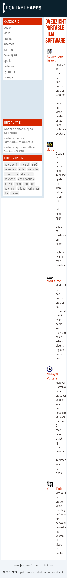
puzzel (8, 184)
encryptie (10, 179)
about (17, 565)
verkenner (33, 188)
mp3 (34, 164)
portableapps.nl (27, 572)
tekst (18, 184)
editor (22, 169)
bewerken (10, 169)
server (15, 193)
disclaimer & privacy (30, 565)
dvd (6, 193)
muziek (25, 164)
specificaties (26, 179)
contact (44, 565)
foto (26, 184)
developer (27, 174)
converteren (11, 174)
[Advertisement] (22, 100)
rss (51, 565)
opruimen (9, 188)
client (21, 188)
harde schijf (11, 164)
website (33, 169)
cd (32, 184)
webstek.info (58, 572)
